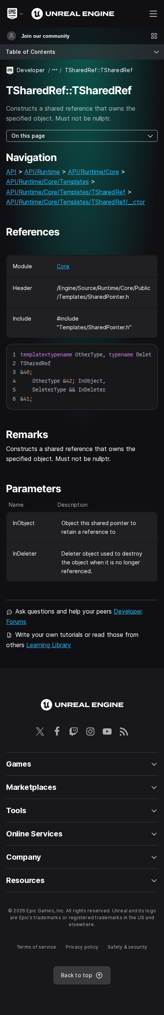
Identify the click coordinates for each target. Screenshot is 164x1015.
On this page (28, 135)
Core (63, 266)
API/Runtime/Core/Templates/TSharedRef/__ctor (75, 202)
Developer (31, 70)
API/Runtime (42, 172)
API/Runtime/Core (93, 172)
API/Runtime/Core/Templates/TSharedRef (65, 192)
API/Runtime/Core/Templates (47, 181)
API (11, 172)
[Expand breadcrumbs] (55, 70)
